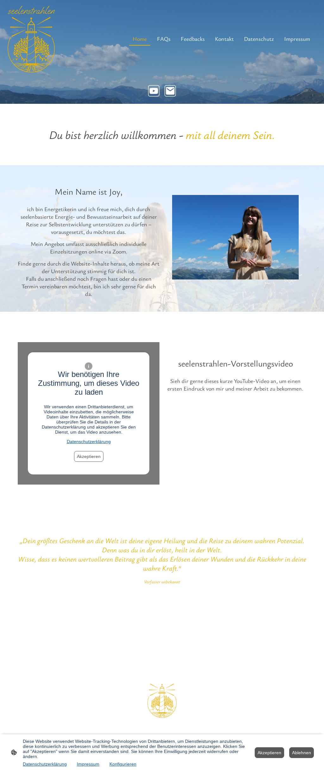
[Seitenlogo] (31, 38)
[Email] (170, 91)
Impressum (88, 764)
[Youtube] (153, 91)
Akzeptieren (89, 456)
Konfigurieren (122, 764)
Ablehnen (301, 752)
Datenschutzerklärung (89, 441)
